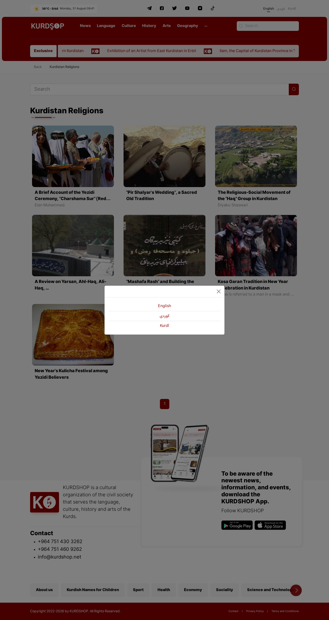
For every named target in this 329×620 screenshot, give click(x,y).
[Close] (219, 291)
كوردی (164, 316)
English (164, 306)
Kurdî (164, 325)
